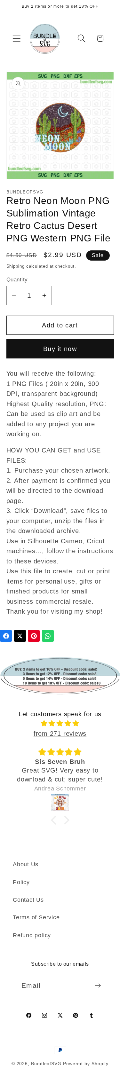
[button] (16, 38)
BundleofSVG (46, 1063)
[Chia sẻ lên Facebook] (6, 636)
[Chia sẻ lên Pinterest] (34, 636)
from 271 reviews (60, 733)
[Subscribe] (98, 985)
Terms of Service (36, 917)
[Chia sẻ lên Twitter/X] (20, 636)
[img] (60, 723)
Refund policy (32, 935)
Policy (21, 882)
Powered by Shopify (85, 1063)
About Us (25, 864)
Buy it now (60, 348)
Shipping (15, 266)
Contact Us (28, 900)
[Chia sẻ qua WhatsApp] (48, 636)
